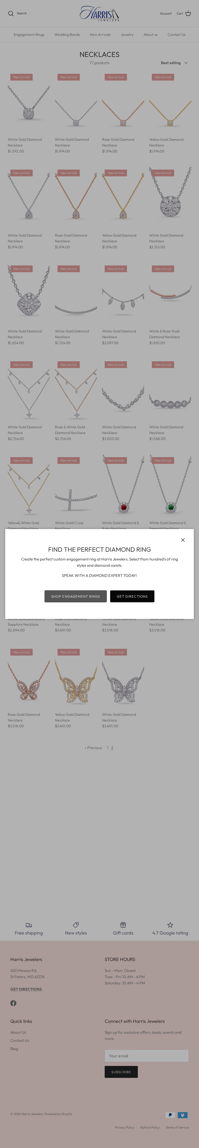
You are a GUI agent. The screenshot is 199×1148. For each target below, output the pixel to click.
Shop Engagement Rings (75, 596)
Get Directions (132, 596)
